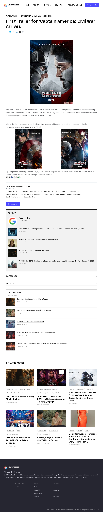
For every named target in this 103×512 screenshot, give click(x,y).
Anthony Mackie (12, 16)
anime (72, 389)
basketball (10, 430)
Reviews (37, 487)
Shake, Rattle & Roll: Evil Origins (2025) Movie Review (36, 332)
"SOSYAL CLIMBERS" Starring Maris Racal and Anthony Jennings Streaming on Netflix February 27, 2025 (56, 261)
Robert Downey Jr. (74, 194)
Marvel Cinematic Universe (30, 194)
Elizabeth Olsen (75, 191)
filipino (72, 430)
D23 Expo (80, 389)
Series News (38, 493)
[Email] (20, 32)
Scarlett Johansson (13, 197)
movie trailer (48, 194)
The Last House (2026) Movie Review (30, 321)
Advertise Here (24, 218)
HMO (86, 430)
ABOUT (36, 5)
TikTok (55, 500)
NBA (18, 430)
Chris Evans (47, 16)
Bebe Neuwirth (12, 389)
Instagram (56, 490)
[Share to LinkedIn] (17, 32)
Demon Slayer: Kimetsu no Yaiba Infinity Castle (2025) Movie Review (41, 344)
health (80, 430)
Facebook (56, 487)
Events (36, 497)
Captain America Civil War (31, 16)
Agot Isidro (42, 430)
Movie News (38, 490)
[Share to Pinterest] (13, 32)
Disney (89, 389)
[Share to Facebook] (7, 32)
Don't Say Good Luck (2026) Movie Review (32, 299)
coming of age (25, 389)
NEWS (46, 5)
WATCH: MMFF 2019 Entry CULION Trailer (34, 250)
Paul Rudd (60, 194)
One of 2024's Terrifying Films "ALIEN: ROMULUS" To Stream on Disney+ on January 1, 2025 (51, 229)
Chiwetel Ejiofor (44, 393)
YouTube (56, 497)
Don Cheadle (61, 191)
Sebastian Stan (29, 197)
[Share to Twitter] (10, 32)
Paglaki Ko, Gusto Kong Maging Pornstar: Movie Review (38, 240)
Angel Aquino (53, 430)
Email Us (17, 487)
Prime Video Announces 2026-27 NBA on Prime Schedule (18, 440)
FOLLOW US (73, 5)
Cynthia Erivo (56, 393)
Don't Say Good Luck (14, 393)
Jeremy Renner (11, 194)
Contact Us (92, 5)
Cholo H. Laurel (43, 434)
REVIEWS (58, 5)
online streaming (12, 434)
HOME (26, 5)
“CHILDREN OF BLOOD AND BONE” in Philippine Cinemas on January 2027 (51, 399)
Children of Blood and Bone (48, 389)
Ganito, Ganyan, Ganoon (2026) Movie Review (34, 310)
